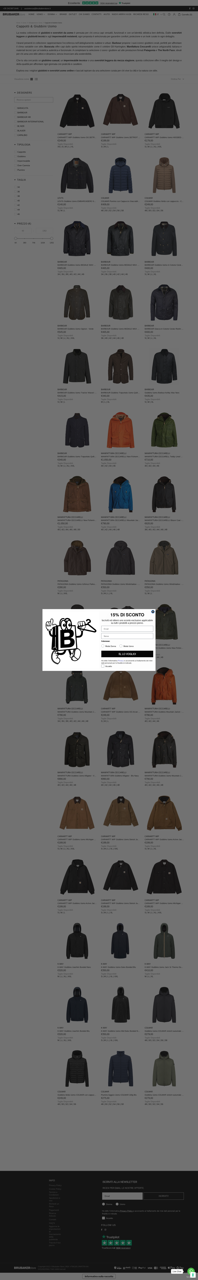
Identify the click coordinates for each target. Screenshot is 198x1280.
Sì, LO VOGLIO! (127, 654)
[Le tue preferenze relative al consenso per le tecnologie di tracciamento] (193, 1275)
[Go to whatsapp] (191, 1271)
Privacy (121, 661)
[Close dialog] (152, 611)
